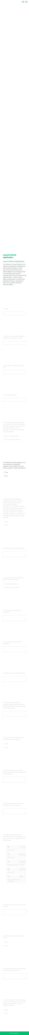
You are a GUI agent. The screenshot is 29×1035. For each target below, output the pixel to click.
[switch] (27, 1)
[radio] (3, 472)
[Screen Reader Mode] (24, 2)
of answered (14, 1033)
